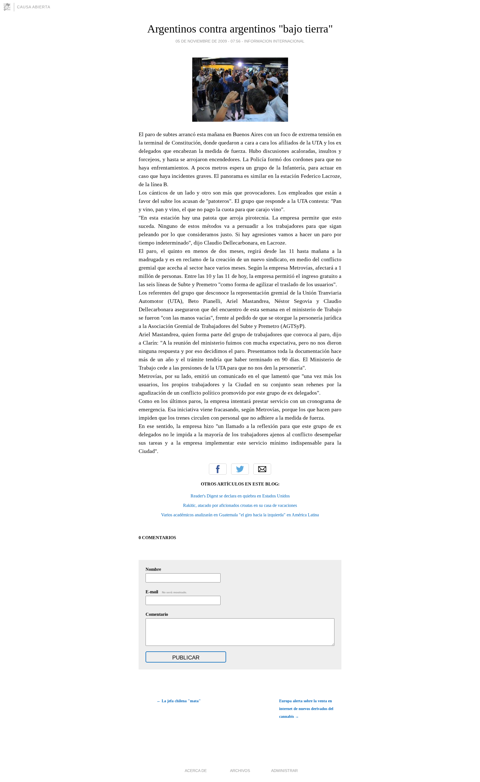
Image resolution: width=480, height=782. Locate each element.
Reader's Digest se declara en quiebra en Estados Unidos (240, 496)
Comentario (157, 614)
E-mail (166, 591)
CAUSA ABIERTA (33, 7)
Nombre (153, 569)
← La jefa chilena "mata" (179, 701)
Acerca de (196, 770)
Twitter (240, 469)
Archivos (240, 770)
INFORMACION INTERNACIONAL (274, 41)
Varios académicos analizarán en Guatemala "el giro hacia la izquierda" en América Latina (240, 514)
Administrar (284, 770)
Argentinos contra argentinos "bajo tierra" (240, 29)
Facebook (218, 469)
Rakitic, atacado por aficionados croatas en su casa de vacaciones (240, 505)
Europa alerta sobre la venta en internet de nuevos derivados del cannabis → (306, 709)
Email (262, 469)
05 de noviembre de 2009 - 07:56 (208, 41)
